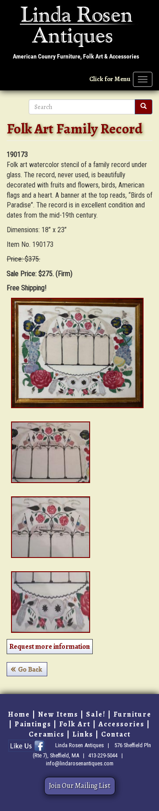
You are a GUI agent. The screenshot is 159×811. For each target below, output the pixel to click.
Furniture (132, 714)
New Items (58, 714)
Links (82, 734)
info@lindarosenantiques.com (80, 763)
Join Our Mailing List (79, 786)
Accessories (121, 724)
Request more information (49, 646)
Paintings (33, 724)
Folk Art (75, 724)
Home (19, 714)
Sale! (96, 714)
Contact (116, 734)
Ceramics (46, 734)
